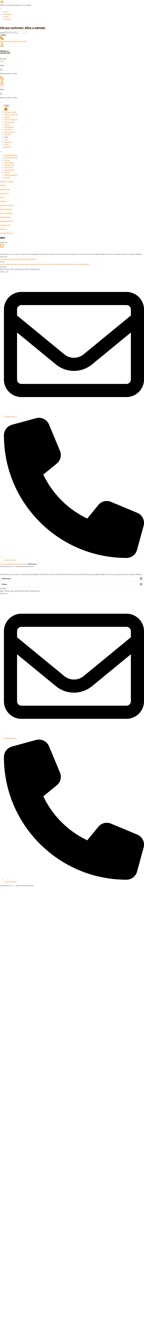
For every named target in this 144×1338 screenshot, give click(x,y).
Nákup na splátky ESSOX (46, 264)
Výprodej (7, 134)
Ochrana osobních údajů (81, 264)
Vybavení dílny (9, 165)
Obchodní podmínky (18, 264)
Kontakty (7, 19)
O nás (6, 12)
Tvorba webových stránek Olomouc (12, 564)
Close (6, 106)
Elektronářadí (8, 127)
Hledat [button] (3, 35)
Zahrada (7, 124)
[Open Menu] (1, 8)
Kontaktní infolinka (7, 41)
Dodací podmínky (31, 264)
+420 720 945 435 (20, 41)
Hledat (2, 32)
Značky (6, 17)
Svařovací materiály (10, 114)
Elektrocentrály (9, 132)
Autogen (7, 117)
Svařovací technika (10, 112)
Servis (34, 259)
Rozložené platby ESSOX (64, 264)
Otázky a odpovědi (15, 259)
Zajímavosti (8, 14)
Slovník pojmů (27, 259)
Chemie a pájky (9, 122)
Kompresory (8, 129)
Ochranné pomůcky (11, 119)
